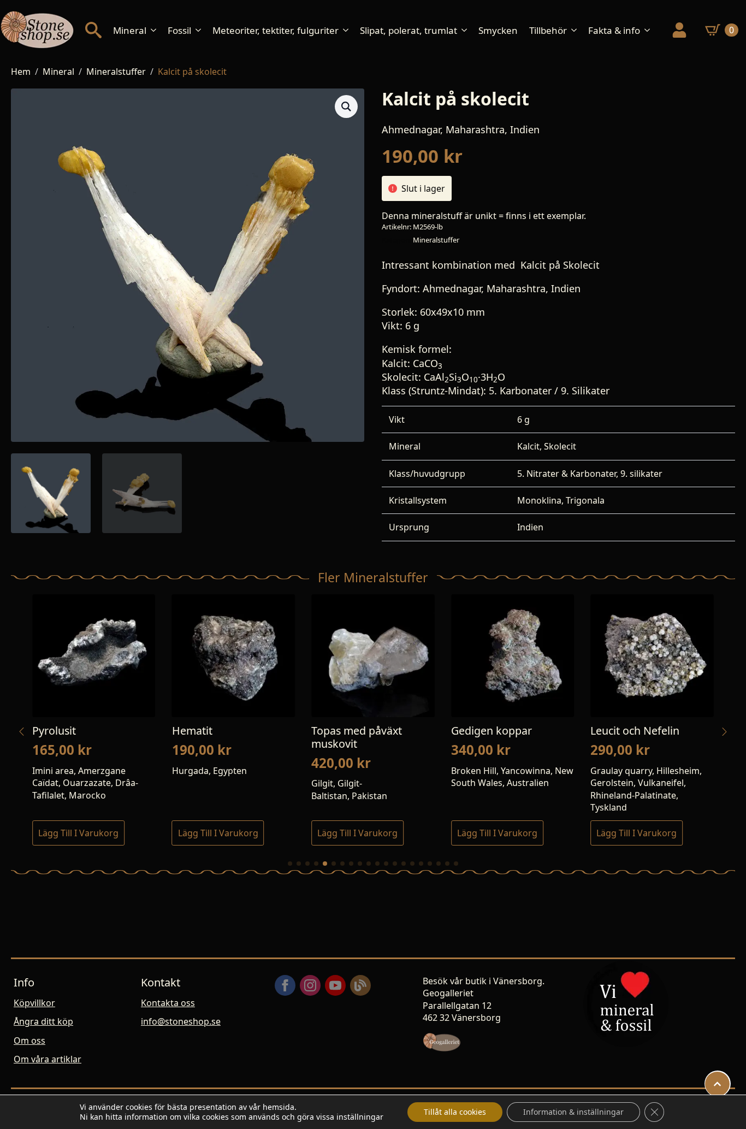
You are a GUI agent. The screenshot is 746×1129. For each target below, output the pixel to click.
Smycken (498, 30)
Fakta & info (614, 30)
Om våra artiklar (47, 1059)
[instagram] (310, 985)
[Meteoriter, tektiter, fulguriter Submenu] (349, 30)
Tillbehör (548, 30)
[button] (346, 106)
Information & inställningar (573, 1112)
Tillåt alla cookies (455, 1112)
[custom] (360, 985)
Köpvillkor (34, 1003)
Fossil (179, 30)
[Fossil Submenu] (201, 30)
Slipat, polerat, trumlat (408, 30)
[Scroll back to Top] (717, 1084)
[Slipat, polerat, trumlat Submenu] (467, 30)
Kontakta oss (168, 1003)
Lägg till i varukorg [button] (78, 833)
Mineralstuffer (116, 72)
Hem (21, 72)
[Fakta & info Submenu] (650, 30)
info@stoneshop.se (181, 1021)
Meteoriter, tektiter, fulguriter (275, 30)
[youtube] (335, 985)
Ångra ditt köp (43, 1021)
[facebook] (285, 985)
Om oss (29, 1041)
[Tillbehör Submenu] (577, 30)
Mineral (129, 30)
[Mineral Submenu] (156, 30)
